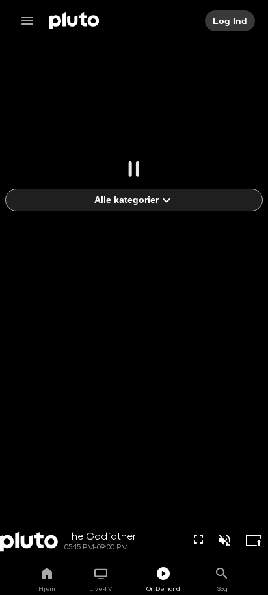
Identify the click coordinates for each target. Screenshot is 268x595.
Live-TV (100, 588)
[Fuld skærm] (198, 539)
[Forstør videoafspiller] (253, 540)
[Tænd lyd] (224, 540)
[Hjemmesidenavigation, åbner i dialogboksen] (31, 21)
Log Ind (230, 21)
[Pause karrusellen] (134, 169)
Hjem (46, 588)
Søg (222, 588)
